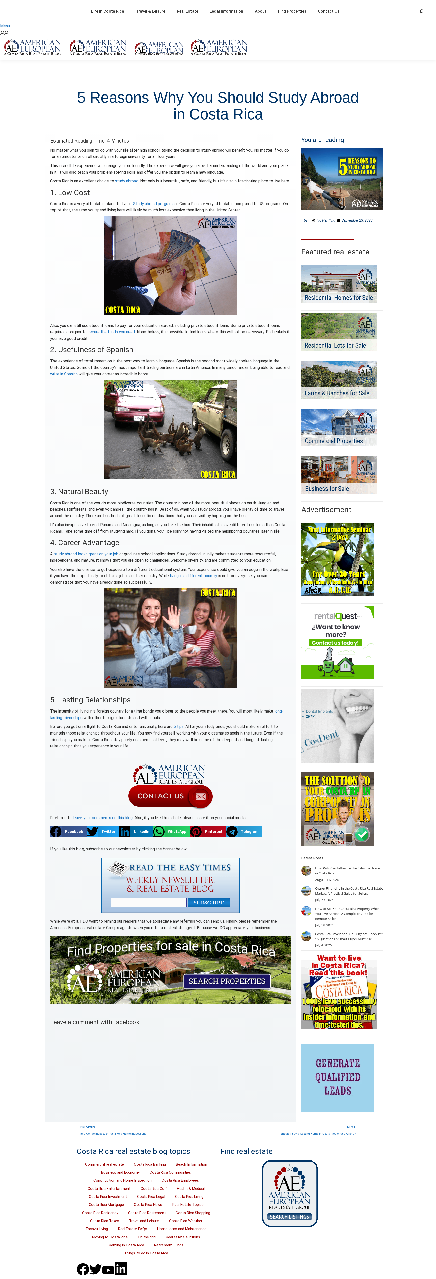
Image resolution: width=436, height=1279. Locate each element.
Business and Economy (120, 1172)
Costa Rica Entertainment (109, 1188)
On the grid (147, 1237)
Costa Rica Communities (170, 1172)
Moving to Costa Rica (110, 1237)
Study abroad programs (154, 203)
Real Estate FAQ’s (132, 1229)
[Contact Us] (170, 786)
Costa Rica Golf (154, 1188)
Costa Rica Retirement (147, 1213)
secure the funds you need (111, 331)
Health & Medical (190, 1188)
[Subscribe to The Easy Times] (170, 885)
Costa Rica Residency (100, 1213)
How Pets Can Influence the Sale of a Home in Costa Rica (347, 870)
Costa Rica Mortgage (106, 1204)
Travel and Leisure (144, 1221)
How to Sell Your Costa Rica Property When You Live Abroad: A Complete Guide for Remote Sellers (347, 913)
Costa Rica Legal (151, 1196)
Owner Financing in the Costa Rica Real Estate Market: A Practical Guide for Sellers (349, 891)
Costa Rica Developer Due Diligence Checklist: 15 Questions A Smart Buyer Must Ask (349, 936)
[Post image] (306, 871)
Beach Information (191, 1164)
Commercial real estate (104, 1164)
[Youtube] (108, 1270)
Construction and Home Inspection (122, 1180)
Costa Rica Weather (185, 1221)
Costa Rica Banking (150, 1164)
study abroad (126, 181)
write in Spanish (64, 374)
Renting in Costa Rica (126, 1245)
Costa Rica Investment (108, 1196)
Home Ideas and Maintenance (181, 1229)
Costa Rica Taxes (104, 1221)
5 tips (179, 726)
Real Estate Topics (187, 1204)
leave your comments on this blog (103, 817)
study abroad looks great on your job (86, 554)
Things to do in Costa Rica (146, 1253)
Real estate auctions (183, 1237)
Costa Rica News (148, 1204)
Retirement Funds (168, 1245)
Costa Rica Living (189, 1196)
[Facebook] (83, 1269)
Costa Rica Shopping (193, 1213)
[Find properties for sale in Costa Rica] (170, 970)
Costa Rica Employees (180, 1180)
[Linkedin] (121, 1268)
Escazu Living (97, 1229)
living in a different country (193, 575)
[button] (68, 831)
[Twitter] (95, 1269)
